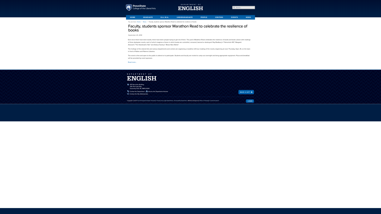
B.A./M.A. (165, 17)
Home (132, 17)
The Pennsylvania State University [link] (146, 101)
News (248, 17)
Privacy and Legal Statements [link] (165, 101)
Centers (219, 17)
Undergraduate (185, 17)
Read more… (132, 62)
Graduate (148, 17)
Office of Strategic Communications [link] (209, 101)
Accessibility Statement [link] (180, 101)
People (204, 17)
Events (234, 17)
